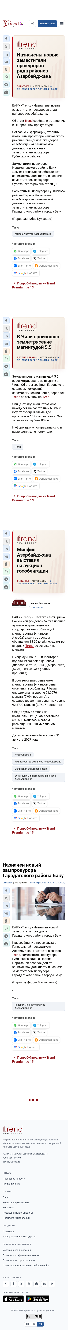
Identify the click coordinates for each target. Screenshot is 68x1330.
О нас (6, 1197)
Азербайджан (23, 754)
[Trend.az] (13, 24)
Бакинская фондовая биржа (31, 768)
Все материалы (36, 607)
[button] (6, 39)
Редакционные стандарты (18, 1212)
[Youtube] (29, 1284)
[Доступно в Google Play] (37, 1298)
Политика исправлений (16, 1218)
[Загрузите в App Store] (13, 1298)
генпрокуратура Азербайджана (33, 233)
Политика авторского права (19, 1260)
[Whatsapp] (6, 1284)
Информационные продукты (19, 1236)
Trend (29, 121)
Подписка (8, 1231)
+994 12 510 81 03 (12, 1157)
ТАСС (46, 397)
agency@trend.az (11, 1161)
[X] (21, 1284)
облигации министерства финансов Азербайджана (35, 777)
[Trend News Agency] (12, 1129)
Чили (18, 446)
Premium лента (11, 1183)
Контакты (8, 1207)
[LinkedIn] (44, 1284)
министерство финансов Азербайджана (38, 761)
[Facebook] (13, 1284)
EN (27, 1324)
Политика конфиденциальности (21, 1255)
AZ (34, 1324)
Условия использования (17, 1250)
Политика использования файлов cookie (26, 1265)
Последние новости (14, 1178)
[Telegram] (36, 1284)
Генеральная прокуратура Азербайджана (30, 1006)
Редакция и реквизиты (16, 1202)
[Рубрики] (61, 23)
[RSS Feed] (52, 1284)
